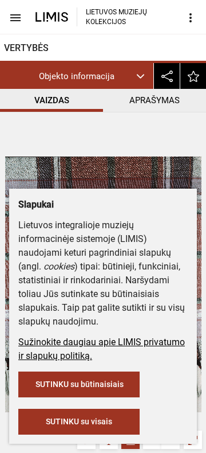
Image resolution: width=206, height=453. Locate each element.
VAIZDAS (51, 100)
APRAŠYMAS (154, 100)
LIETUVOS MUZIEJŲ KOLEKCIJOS (116, 17)
